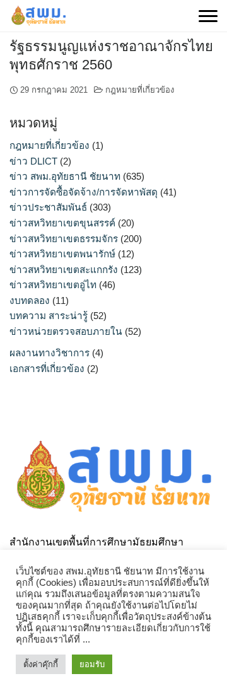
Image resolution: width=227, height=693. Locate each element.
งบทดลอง (29, 300)
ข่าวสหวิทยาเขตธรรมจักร (63, 238)
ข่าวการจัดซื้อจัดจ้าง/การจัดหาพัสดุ (83, 192)
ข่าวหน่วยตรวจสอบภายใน (65, 331)
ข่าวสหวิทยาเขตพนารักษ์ (62, 253)
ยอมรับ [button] (92, 664)
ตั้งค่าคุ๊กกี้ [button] (40, 664)
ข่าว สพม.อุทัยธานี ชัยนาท (64, 176)
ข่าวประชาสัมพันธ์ (48, 207)
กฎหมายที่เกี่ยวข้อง (139, 90)
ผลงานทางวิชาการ (49, 352)
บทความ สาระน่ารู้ (48, 315)
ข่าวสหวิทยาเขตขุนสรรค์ (62, 223)
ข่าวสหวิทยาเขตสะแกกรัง (63, 269)
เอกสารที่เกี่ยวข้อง (46, 368)
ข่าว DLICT (33, 161)
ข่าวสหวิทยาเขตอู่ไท (52, 284)
